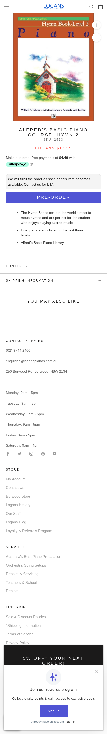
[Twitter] (19, 453)
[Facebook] (8, 453)
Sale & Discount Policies (26, 617)
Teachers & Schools (22, 582)
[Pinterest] (43, 453)
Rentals (12, 591)
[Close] (98, 650)
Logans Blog (16, 522)
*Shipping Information (23, 625)
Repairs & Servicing (22, 574)
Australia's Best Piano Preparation (33, 556)
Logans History (18, 505)
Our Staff (13, 513)
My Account (15, 479)
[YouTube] (54, 453)
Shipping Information (29, 280)
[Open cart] (100, 6)
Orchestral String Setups (26, 565)
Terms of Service (20, 634)
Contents (16, 266)
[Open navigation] (6, 6)
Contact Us (15, 487)
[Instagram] (31, 453)
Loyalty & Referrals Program (29, 531)
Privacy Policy (17, 643)
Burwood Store (18, 496)
